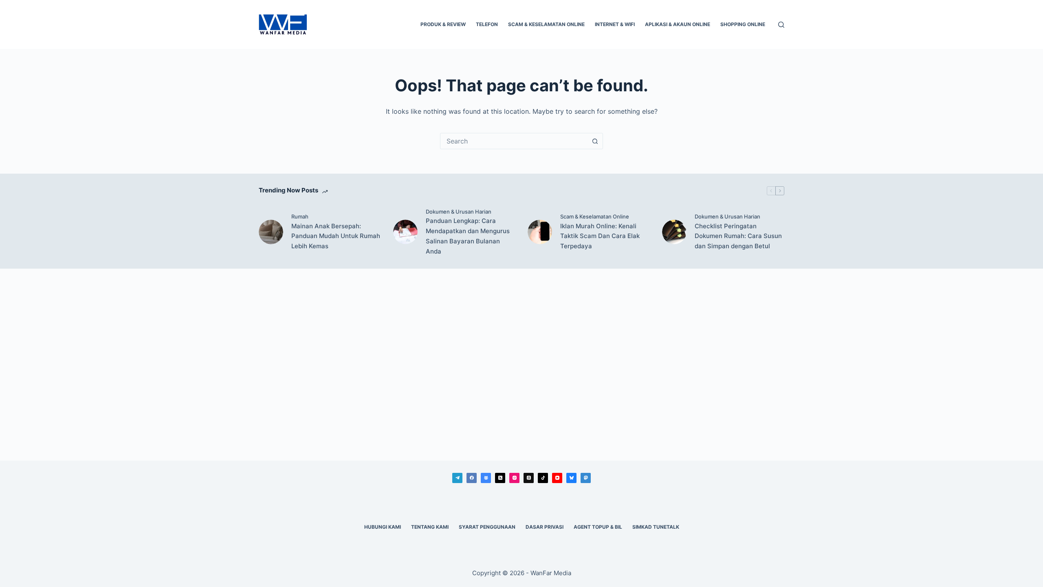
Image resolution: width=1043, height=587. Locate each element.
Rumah (299, 216)
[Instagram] (514, 478)
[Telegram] (457, 478)
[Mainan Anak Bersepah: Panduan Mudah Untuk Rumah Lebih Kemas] (271, 232)
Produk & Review (443, 24)
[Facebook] (471, 478)
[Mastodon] (586, 478)
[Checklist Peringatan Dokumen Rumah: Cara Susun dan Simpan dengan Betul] (674, 232)
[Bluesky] (571, 478)
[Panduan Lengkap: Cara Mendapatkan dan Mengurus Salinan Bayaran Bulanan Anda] (405, 232)
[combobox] (513, 141)
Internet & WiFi (615, 24)
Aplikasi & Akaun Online (677, 24)
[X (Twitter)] (500, 478)
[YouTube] (557, 478)
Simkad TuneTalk (655, 527)
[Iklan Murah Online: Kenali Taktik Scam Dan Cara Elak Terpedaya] (540, 232)
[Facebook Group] (486, 478)
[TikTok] (543, 478)
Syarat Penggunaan (487, 527)
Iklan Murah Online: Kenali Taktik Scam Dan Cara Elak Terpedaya (600, 236)
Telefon (487, 24)
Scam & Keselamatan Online (546, 24)
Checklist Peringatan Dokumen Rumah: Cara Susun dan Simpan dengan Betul (738, 236)
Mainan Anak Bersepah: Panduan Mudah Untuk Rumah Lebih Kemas (335, 236)
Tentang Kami (430, 527)
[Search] (781, 25)
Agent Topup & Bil (598, 527)
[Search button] (595, 141)
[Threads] (529, 478)
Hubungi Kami (382, 527)
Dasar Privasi (544, 527)
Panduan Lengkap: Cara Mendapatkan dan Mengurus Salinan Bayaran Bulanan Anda (468, 236)
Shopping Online (742, 24)
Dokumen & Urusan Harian (458, 211)
